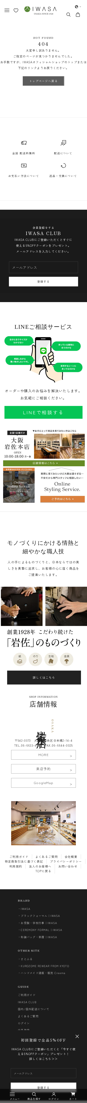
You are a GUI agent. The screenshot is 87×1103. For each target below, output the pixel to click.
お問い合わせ (67, 866)
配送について (63, 153)
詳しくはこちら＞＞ (43, 1059)
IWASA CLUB (27, 1002)
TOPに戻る (43, 871)
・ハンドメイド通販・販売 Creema (42, 973)
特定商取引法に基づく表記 (24, 861)
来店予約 (43, 768)
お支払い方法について (23, 176)
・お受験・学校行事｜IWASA (37, 923)
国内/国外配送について (33, 1009)
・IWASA (24, 909)
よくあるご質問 (46, 856)
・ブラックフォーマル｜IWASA (39, 916)
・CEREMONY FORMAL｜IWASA (40, 930)
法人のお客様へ (40, 866)
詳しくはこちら (44, 677)
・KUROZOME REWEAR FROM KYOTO (43, 966)
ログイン (24, 1023)
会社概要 (71, 856)
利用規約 (15, 866)
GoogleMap (43, 782)
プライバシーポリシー (66, 861)
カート (73, 1099)
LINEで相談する (43, 412)
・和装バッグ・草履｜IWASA (37, 937)
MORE (43, 754)
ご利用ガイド (19, 856)
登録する (43, 1087)
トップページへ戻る (43, 81)
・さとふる (25, 959)
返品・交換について (63, 176)
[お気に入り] (16, 10)
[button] (78, 7)
